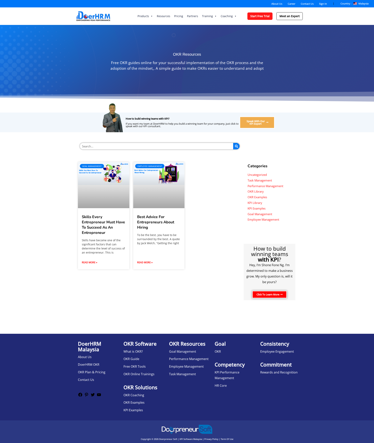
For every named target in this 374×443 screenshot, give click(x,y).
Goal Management (260, 214)
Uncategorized (257, 175)
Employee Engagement (277, 351)
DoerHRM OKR (88, 364)
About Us (276, 3)
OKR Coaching (133, 395)
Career (291, 3)
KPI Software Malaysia (191, 439)
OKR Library (256, 191)
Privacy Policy (211, 439)
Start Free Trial (260, 16)
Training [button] (207, 16)
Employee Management (263, 219)
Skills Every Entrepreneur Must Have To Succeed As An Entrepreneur (103, 224)
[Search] (236, 146)
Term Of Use (227, 439)
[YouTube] (99, 396)
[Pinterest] (86, 396)
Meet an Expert (290, 16)
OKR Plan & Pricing (91, 372)
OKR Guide (131, 359)
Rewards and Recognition (279, 372)
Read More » (89, 262)
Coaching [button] (227, 16)
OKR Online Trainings (138, 374)
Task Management (260, 180)
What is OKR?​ (133, 351)
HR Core (221, 385)
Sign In (323, 3)
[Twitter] (92, 396)
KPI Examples (257, 208)
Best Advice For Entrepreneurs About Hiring (155, 222)
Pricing (178, 16)
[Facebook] (80, 396)
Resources (163, 16)
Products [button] (143, 16)
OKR (218, 351)
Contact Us (307, 3)
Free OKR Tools (134, 366)
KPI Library (255, 203)
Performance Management (265, 186)
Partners (192, 16)
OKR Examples (257, 197)
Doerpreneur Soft (168, 439)
